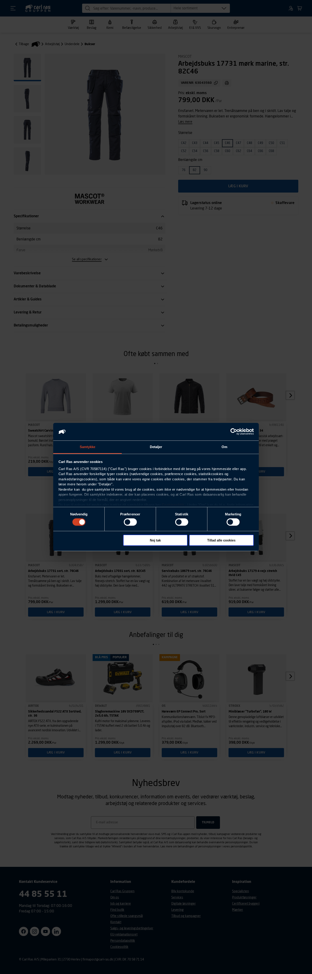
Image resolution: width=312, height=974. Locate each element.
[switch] (130, 522)
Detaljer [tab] (156, 447)
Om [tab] (224, 447)
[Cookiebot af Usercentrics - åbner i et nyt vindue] (234, 431)
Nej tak (155, 540)
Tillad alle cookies (221, 540)
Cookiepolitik (173, 505)
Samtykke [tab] (87, 447)
